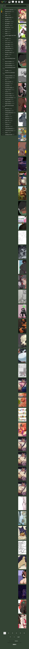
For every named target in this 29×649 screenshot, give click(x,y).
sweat (6, 132)
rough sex (7, 126)
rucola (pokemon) (9, 128)
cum (6, 40)
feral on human (8, 63)
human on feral (8, 95)
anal (6, 13)
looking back (7, 110)
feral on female (8, 61)
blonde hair (7, 27)
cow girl (6, 38)
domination (7, 50)
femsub (6, 54)
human (6, 91)
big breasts (7, 21)
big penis (7, 25)
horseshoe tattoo (8, 87)
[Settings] (19, 2)
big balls (7, 19)
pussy (6, 122)
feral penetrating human (10, 67)
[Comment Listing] (13, 2)
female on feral (8, 52)
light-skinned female (9, 105)
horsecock (7, 83)
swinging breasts (8, 134)
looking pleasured (9, 112)
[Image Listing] (9, 2)
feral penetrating (8, 65)
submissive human (9, 130)
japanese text (8, 11)
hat (5, 79)
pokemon (7, 118)
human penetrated (9, 97)
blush (6, 29)
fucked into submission (10, 72)
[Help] (22, 2)
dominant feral (8, 48)
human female (8, 93)
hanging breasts (8, 77)
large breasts (8, 103)
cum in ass (7, 42)
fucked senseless (8, 75)
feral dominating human (10, 58)
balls (6, 15)
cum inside (7, 44)
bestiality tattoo (8, 17)
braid (6, 33)
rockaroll (7, 124)
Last (18, 637)
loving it (6, 114)
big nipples (7, 23)
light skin (7, 108)
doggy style (7, 46)
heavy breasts (8, 81)
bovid (6, 31)
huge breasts (8, 89)
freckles (6, 70)
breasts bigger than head (10, 35)
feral (6, 56)
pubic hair (7, 120)
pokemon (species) (9, 9)
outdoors (7, 116)
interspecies (7, 99)
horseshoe (7, 85)
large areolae (8, 101)
